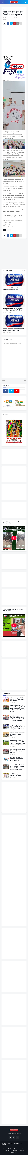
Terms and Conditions (19, 1149)
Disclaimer (15, 1150)
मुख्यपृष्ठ (4, 8)
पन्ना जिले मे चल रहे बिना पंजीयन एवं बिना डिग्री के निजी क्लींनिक (17, 774)
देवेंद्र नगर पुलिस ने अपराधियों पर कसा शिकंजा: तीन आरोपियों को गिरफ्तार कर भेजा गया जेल (17, 751)
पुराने (25, 380)
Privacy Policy (7, 1150)
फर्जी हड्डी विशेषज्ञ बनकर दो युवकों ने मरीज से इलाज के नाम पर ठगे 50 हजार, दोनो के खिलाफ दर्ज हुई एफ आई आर (17, 726)
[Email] (17, 23)
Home (4, 1149)
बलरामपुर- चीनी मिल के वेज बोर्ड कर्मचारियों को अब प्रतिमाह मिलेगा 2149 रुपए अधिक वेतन (16, 759)
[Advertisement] (14, 42)
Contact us (14, 1152)
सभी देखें (23, 270)
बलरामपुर (8, 8)
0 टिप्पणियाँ (6, 19)
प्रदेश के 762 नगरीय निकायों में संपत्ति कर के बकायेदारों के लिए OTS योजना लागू (17, 734)
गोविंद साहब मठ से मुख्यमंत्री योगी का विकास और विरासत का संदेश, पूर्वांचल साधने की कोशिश (17, 699)
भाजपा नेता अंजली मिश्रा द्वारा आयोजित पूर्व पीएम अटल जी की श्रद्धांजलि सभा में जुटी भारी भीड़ (13, 309)
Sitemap (22, 1150)
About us (10, 1149)
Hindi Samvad (14, 1143)
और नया (3, 380)
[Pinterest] (14, 23)
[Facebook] (8, 23)
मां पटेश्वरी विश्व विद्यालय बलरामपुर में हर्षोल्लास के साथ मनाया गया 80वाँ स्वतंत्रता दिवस (13, 329)
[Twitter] (11, 23)
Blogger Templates (13, 1146)
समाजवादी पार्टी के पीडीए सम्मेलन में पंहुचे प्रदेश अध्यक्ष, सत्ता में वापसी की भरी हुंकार (13, 288)
